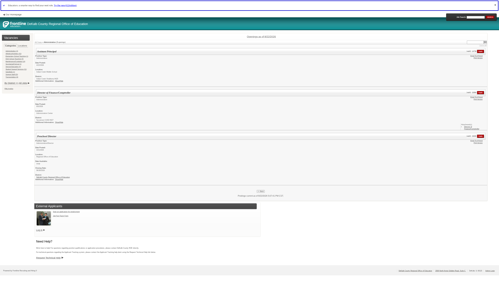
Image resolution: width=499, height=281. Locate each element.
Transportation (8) (12, 77)
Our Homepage (14, 14)
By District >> (12, 83)
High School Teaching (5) (15, 59)
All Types (38, 42)
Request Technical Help (48, 258)
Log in (39, 230)
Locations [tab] (22, 46)
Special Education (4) (13, 67)
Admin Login (490, 271)
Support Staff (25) (12, 74)
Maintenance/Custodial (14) (15, 61)
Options (482, 45)
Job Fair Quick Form (60, 216)
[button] (495, 5)
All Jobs (23, 83)
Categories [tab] (10, 46)
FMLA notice (9, 89)
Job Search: (461, 17)
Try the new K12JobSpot (65, 5)
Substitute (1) (10, 72)
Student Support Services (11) (16, 69)
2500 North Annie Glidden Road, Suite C (450, 271)
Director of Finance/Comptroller (471, 128)
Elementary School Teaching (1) (17, 56)
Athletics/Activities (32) (13, 54)
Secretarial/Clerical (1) (13, 64)
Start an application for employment (66, 212)
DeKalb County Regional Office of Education (53, 177)
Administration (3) (12, 51)
